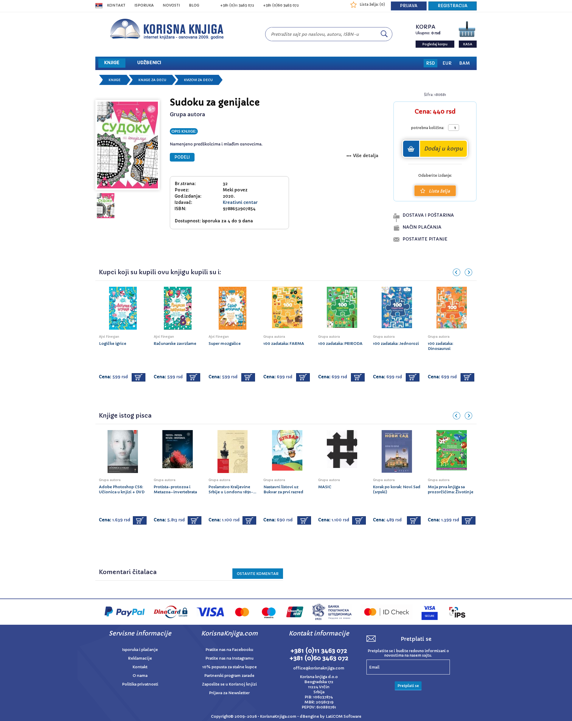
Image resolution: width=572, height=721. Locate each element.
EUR (447, 63)
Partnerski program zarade (229, 675)
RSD (430, 63)
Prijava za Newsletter (229, 692)
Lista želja (439, 191)
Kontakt (116, 5)
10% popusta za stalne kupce (229, 666)
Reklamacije (140, 658)
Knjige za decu (152, 80)
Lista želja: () (372, 4)
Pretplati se (408, 685)
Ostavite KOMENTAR (258, 573)
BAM (464, 63)
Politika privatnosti (140, 684)
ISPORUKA (144, 5)
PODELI (182, 157)
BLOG (194, 5)
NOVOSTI (171, 5)
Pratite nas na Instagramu (230, 658)
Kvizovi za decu (198, 80)
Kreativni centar (240, 202)
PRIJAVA (408, 5)
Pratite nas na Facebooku (229, 649)
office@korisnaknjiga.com (318, 668)
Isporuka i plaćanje (140, 649)
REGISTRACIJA (452, 5)
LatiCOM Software (343, 716)
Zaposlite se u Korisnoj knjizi (229, 684)
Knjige (115, 80)
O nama (140, 675)
